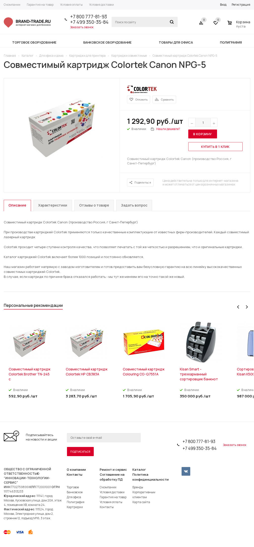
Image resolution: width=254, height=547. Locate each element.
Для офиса (74, 497)
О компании (76, 469)
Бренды (137, 487)
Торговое (73, 487)
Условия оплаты (111, 502)
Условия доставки (112, 492)
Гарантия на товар (113, 497)
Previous (238, 307)
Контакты (74, 474)
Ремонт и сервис (113, 469)
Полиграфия (75, 502)
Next (246, 307)
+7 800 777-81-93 (88, 16)
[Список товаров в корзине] (239, 25)
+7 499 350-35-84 (89, 22)
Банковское (75, 492)
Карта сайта (141, 502)
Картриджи (75, 507)
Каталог (139, 469)
